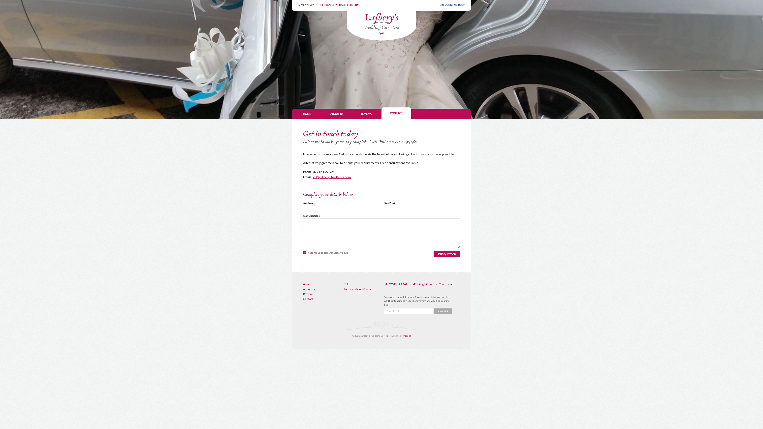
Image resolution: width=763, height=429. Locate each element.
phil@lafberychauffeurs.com (331, 177)
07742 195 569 (306, 4)
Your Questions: (311, 215)
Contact (396, 113)
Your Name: (309, 203)
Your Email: (390, 203)
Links (347, 284)
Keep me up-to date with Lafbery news (328, 252)
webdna (407, 335)
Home (307, 113)
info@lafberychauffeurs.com (434, 284)
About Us (336, 113)
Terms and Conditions (357, 289)
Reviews (366, 113)
